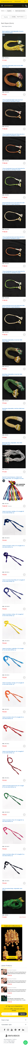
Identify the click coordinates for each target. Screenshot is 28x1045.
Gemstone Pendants (11, 970)
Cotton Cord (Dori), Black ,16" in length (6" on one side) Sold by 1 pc (13, 855)
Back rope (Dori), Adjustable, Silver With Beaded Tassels (12, 443)
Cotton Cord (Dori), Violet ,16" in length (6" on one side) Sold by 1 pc (13, 546)
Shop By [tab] (6, 17)
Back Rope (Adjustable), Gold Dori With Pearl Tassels (13, 409)
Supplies (9, 10)
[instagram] (8, 1030)
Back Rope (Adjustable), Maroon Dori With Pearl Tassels (12, 66)
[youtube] (12, 1030)
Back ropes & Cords (20, 10)
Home (2, 10)
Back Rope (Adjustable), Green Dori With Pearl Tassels (12, 340)
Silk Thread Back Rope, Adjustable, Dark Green (12, 889)
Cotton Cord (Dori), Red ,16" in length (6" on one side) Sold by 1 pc (13, 717)
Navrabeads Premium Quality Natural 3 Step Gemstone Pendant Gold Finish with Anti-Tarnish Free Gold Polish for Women (16, 972)
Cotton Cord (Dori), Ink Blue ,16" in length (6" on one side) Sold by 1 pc (13, 512)
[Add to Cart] (24, 60)
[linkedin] (23, 1030)
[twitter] (19, 1030)
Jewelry (8, 996)
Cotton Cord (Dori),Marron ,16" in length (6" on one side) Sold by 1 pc (13, 752)
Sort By (13, 16)
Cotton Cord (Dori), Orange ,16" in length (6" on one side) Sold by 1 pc (13, 683)
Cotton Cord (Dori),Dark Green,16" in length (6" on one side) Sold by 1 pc (13, 786)
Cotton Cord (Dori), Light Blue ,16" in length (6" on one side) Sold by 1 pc (13, 649)
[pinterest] (15, 1030)
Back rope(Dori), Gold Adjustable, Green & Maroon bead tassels (12, 32)
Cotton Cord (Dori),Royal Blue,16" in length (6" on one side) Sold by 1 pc (13, 580)
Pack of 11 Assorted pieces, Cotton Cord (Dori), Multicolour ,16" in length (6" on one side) (12, 477)
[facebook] (4, 1030)
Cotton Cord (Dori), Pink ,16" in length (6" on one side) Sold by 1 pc (13, 820)
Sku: (3, 57)
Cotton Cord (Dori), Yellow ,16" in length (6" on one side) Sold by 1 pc (13, 615)
